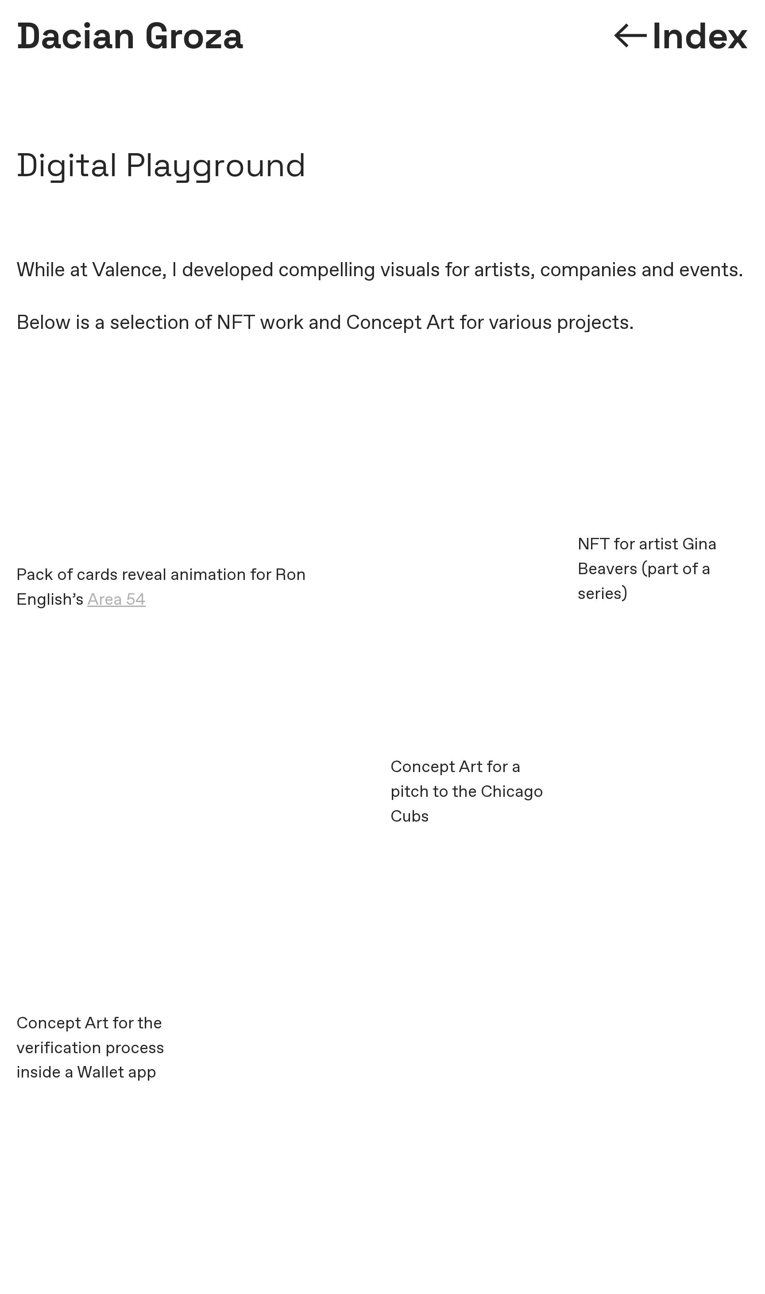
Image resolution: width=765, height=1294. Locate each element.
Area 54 (116, 600)
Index (700, 36)
